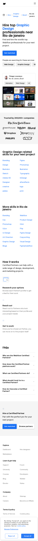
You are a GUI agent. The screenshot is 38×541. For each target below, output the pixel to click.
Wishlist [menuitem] (22, 479)
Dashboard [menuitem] (7, 449)
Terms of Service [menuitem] (9, 514)
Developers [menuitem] (24, 474)
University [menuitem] (6, 469)
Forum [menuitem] (22, 465)
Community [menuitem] (24, 469)
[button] (29, 83)
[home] (4, 4)
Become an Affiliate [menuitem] (27, 501)
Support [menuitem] (6, 465)
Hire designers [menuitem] (25, 449)
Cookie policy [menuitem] (25, 514)
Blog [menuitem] (4, 479)
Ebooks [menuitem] (5, 483)
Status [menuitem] (22, 483)
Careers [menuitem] (6, 501)
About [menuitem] (5, 496)
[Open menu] (35, 3)
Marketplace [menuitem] (7, 454)
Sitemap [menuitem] (23, 496)
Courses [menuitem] (6, 474)
